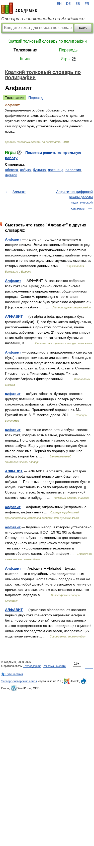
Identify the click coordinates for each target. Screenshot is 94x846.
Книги (25, 59)
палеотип (73, 170)
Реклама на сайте (54, 665)
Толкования (25, 50)
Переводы (68, 50)
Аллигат (19, 192)
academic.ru (19, 8)
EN (59, 4)
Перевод (35, 98)
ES (77, 4)
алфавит (13, 394)
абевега (11, 170)
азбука (25, 170)
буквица (39, 170)
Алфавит (13, 239)
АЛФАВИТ (14, 316)
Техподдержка (32, 665)
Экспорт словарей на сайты (19, 681)
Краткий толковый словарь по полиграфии (47, 41)
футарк (11, 175)
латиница (55, 170)
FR (87, 4)
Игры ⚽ (68, 59)
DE (68, 4)
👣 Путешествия (12, 674)
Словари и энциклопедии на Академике (42, 18)
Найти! (82, 28)
